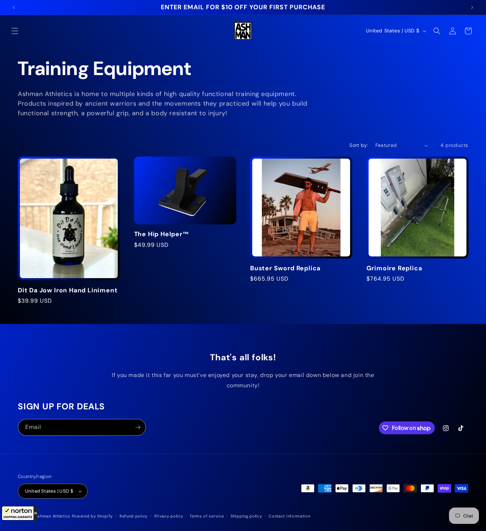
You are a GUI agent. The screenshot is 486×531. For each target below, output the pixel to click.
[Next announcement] (472, 7)
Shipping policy (246, 516)
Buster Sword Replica (285, 268)
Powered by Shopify (92, 516)
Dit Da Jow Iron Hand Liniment (68, 290)
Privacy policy (168, 516)
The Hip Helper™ (161, 234)
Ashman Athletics (52, 516)
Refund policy (134, 516)
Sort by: (358, 145)
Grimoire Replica (394, 268)
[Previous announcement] (14, 7)
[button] (19, 513)
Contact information (289, 516)
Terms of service (207, 516)
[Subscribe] (138, 427)
